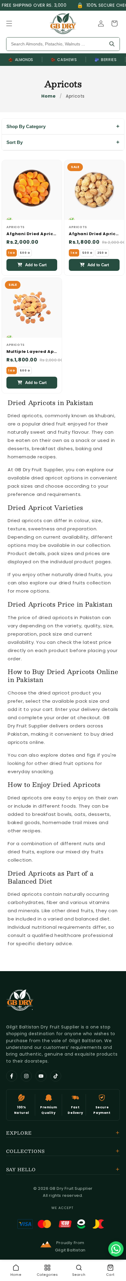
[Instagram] (26, 1076)
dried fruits (72, 583)
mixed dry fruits (85, 852)
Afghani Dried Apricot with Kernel (94, 234)
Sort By (14, 142)
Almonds (20, 59)
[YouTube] (40, 1076)
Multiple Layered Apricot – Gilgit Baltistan (31, 351)
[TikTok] (55, 1076)
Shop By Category (26, 126)
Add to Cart (35, 265)
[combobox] (55, 44)
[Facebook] (11, 1076)
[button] (9, 23)
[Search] (112, 44)
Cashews (64, 59)
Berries (105, 59)
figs (91, 755)
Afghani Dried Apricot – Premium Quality (31, 234)
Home (48, 96)
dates (67, 755)
